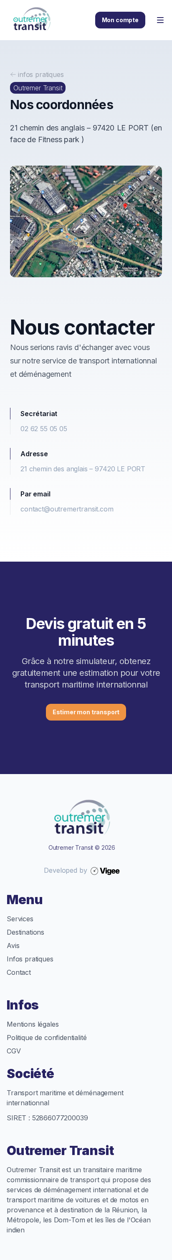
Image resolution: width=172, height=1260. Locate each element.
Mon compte (120, 19)
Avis (13, 945)
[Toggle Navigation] (160, 20)
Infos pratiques (30, 959)
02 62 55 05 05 (43, 428)
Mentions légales (32, 1024)
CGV (14, 1051)
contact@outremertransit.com (67, 509)
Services (20, 919)
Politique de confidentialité (47, 1037)
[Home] (32, 20)
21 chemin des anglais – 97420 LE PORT (82, 469)
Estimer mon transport (86, 712)
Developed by (65, 870)
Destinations (25, 932)
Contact (19, 972)
